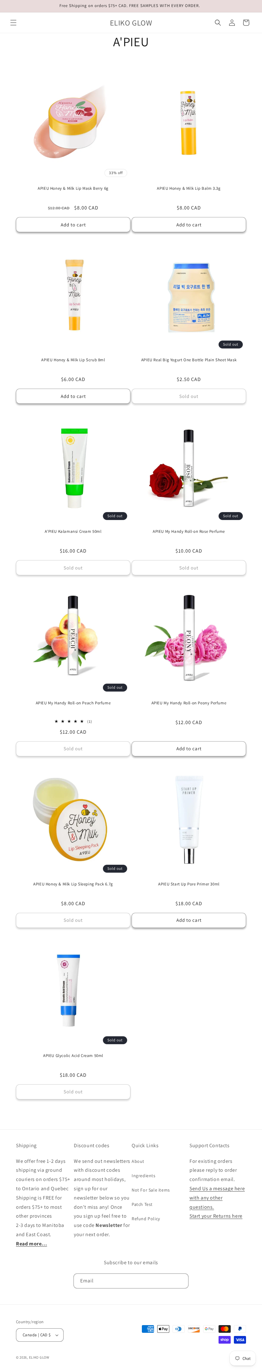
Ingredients (144, 1175)
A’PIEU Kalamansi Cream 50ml (73, 531)
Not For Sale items (151, 1190)
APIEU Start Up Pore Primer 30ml (189, 884)
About (138, 1161)
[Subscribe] (181, 1280)
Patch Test (142, 1204)
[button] (13, 23)
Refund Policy (146, 1219)
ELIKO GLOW (39, 1357)
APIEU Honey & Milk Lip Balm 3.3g (188, 188)
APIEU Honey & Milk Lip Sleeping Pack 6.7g (73, 884)
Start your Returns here (216, 1216)
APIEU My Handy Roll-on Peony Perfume (189, 703)
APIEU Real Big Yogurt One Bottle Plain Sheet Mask (188, 360)
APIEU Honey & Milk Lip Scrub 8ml (73, 360)
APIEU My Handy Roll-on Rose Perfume (189, 531)
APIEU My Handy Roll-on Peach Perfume (73, 703)
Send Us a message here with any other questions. (217, 1197)
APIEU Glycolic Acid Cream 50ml (73, 1055)
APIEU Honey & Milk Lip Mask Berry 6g (73, 188)
